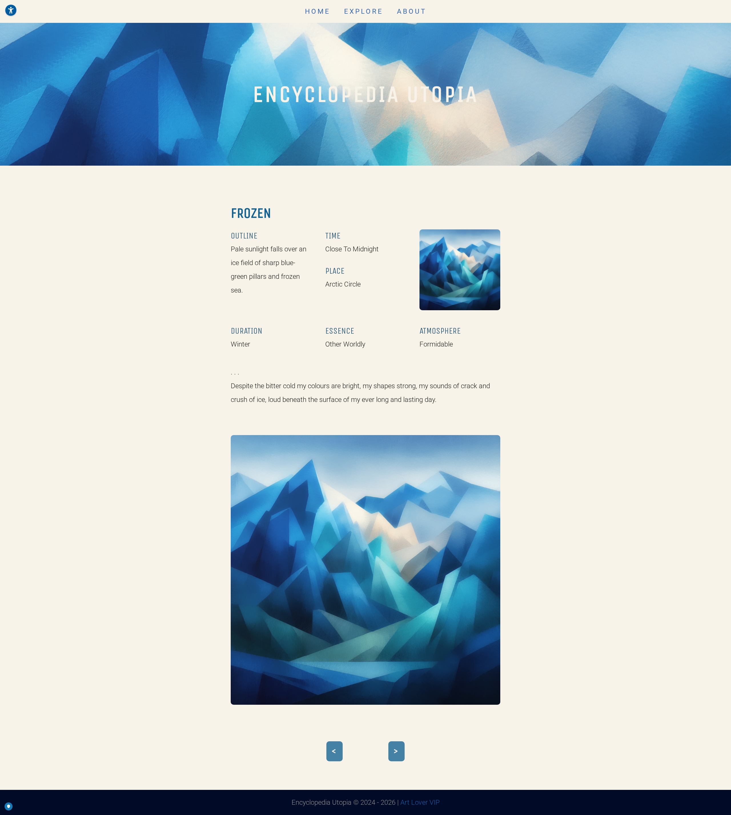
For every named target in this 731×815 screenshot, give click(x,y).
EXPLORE (363, 11)
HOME (317, 11)
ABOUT (411, 11)
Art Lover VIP (420, 802)
